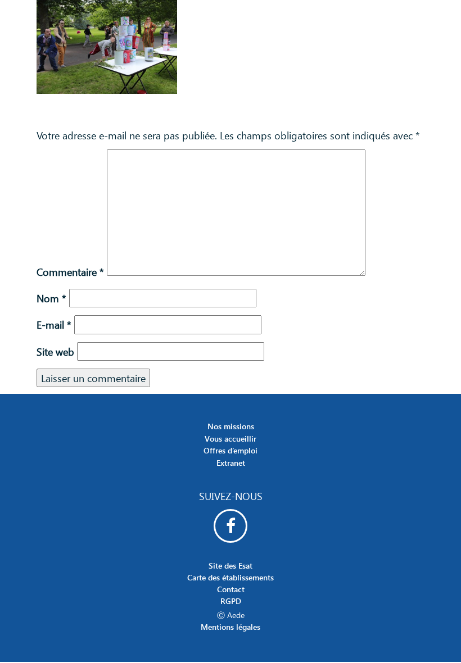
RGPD (230, 601)
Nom (51, 298)
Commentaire (70, 272)
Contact (231, 589)
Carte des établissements (230, 577)
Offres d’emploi (230, 450)
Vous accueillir (230, 438)
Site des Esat (230, 565)
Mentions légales (230, 626)
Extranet (230, 462)
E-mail (54, 324)
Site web (55, 351)
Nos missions (230, 426)
